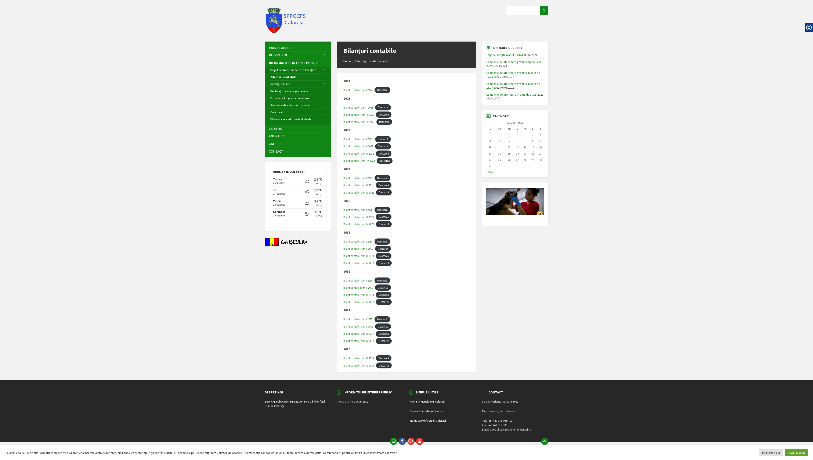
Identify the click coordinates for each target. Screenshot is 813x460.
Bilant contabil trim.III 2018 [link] (358, 295)
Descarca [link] (384, 160)
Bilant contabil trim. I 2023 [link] (358, 107)
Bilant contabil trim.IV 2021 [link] (358, 192)
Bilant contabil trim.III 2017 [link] (358, 333)
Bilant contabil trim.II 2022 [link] (358, 146)
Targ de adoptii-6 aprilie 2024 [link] (504, 55)
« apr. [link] (489, 171)
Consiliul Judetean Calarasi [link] (426, 411)
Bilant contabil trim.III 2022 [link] (358, 153)
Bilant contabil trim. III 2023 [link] (358, 122)
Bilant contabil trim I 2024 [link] (357, 90)
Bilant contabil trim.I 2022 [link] (358, 139)
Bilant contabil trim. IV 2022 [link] (359, 160)
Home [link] (347, 61)
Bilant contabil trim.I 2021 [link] (357, 178)
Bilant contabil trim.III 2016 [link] (358, 358)
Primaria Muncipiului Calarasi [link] (427, 401)
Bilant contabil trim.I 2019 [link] (357, 241)
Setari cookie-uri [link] (771, 452)
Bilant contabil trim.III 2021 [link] (358, 185)
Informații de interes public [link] (372, 61)
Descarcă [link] (382, 90)
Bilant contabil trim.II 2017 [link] (358, 326)
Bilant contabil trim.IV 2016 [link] (358, 365)
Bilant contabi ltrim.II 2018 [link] (358, 287)
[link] (286, 33)
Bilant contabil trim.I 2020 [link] (357, 210)
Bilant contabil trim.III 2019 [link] (358, 256)
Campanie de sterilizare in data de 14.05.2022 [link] (514, 94)
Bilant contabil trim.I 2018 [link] (357, 280)
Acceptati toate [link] (796, 452)
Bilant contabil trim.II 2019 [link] (358, 248)
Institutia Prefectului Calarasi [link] (428, 420)
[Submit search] (544, 10)
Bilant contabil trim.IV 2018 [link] (358, 302)
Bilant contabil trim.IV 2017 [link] (358, 341)
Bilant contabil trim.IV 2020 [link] (358, 224)
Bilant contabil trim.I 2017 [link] (357, 319)
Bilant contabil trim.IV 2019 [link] (358, 263)
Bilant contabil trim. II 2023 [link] (358, 114)
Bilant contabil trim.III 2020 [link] (358, 217)
